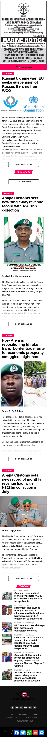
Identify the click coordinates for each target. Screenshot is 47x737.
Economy (34, 714)
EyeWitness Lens (25, 721)
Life (42, 718)
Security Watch (13, 718)
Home (11, 714)
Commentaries (30, 718)
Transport (21, 714)
